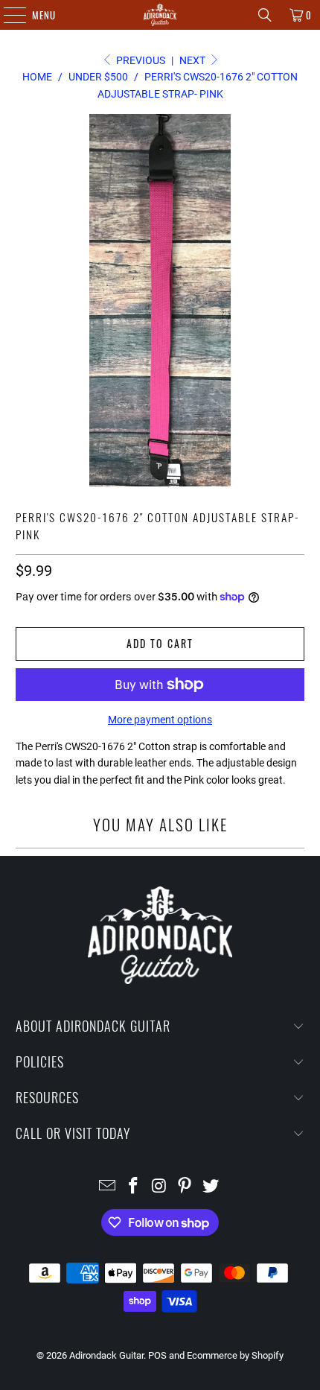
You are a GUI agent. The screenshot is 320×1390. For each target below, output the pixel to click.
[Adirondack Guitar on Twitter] (211, 1187)
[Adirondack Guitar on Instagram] (159, 1187)
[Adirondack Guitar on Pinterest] (185, 1187)
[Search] (265, 15)
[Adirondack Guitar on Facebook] (133, 1187)
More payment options (160, 720)
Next (193, 60)
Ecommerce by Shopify (235, 1355)
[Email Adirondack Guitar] (108, 1187)
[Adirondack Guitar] (160, 15)
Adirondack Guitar (106, 1355)
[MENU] (7, 15)
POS (157, 1355)
